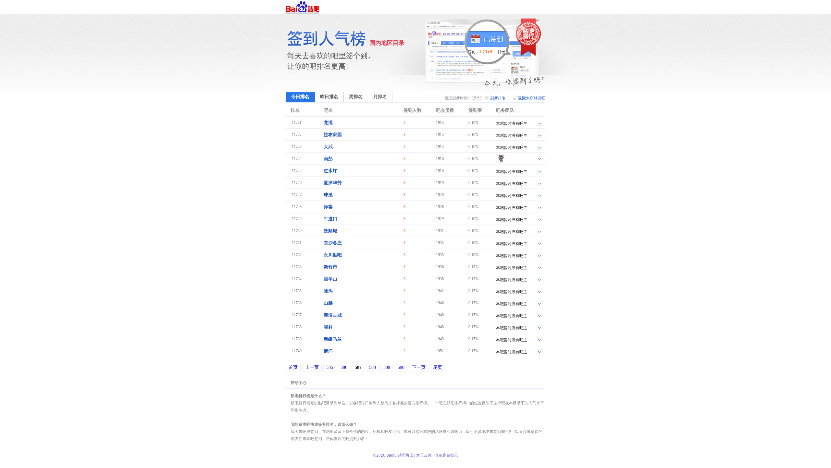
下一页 (419, 367)
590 (401, 367)
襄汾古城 (333, 315)
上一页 (312, 367)
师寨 (328, 206)
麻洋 (328, 351)
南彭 (328, 158)
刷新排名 (498, 98)
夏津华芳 (333, 182)
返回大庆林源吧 (531, 98)
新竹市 (330, 267)
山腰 (328, 303)
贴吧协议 (405, 455)
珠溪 (328, 194)
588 (372, 367)
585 (329, 367)
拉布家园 (333, 134)
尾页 (437, 367)
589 (386, 367)
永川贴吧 (333, 255)
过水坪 (330, 170)
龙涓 (328, 122)
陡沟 (328, 291)
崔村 (328, 327)
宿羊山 (330, 279)
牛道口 (330, 218)
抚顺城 (330, 230)
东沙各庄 (333, 242)
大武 (328, 146)
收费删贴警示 (446, 455)
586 (344, 367)
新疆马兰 (333, 339)
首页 (293, 367)
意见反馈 (424, 455)
